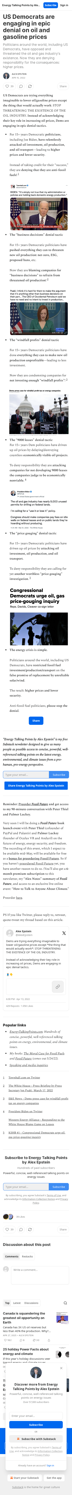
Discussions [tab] (31, 1303)
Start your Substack (26, 1478)
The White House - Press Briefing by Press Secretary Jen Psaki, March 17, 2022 (35, 1088)
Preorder (25, 804)
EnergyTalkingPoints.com (26, 1031)
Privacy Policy (42, 1454)
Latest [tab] (17, 1303)
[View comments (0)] (21, 86)
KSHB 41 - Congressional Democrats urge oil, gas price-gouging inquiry (36, 1135)
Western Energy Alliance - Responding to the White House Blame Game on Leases (36, 1122)
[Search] (65, 1303)
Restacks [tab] (27, 1256)
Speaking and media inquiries (29, 1065)
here (19, 897)
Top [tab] (7, 1303)
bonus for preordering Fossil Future (34, 858)
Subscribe (50, 5)
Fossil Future (40, 804)
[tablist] (19, 1256)
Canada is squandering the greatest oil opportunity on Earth (24, 1318)
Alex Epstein (19, 74)
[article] (36, 1326)
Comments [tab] (11, 1256)
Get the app (54, 1478)
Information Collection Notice (38, 1199)
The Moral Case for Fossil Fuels (44, 1053)
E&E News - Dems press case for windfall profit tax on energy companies (38, 1101)
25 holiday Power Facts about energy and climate (26, 1351)
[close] (61, 1368)
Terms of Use (54, 1195)
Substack (17, 1487)
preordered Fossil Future (36, 863)
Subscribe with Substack (39, 1439)
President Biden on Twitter (25, 1111)
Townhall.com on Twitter (24, 1077)
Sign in (64, 5)
